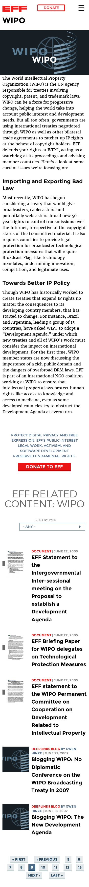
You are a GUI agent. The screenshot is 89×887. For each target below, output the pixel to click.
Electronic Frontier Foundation (15, 9)
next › (34, 875)
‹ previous (47, 859)
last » (57, 875)
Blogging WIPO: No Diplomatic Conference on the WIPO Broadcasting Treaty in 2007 (56, 774)
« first (18, 859)
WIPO (71, 503)
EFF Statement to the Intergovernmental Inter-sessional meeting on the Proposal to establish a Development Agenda (56, 588)
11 (55, 867)
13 (80, 867)
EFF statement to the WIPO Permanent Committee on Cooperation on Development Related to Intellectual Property (59, 709)
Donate (51, 8)
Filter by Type (44, 519)
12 (67, 867)
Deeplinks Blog (45, 749)
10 (43, 867)
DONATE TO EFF (44, 466)
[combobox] (52, 527)
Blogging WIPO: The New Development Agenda (57, 824)
